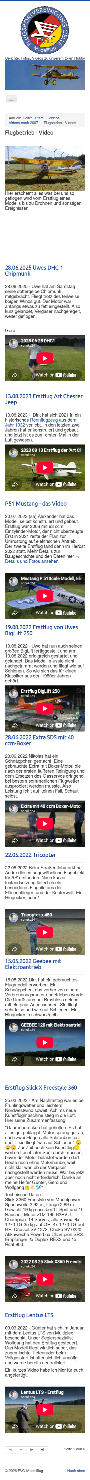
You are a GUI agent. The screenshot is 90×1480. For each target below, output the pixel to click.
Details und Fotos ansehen (31, 561)
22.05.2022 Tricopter (30, 855)
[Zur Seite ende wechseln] (42, 1449)
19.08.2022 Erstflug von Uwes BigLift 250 (41, 630)
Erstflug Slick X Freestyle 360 (41, 1087)
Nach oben (76, 1470)
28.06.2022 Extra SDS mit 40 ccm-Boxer (39, 740)
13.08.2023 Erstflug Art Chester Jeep (44, 399)
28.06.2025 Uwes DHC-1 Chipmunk (34, 270)
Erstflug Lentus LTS (29, 1315)
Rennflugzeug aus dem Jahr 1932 (40, 422)
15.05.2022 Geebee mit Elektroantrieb (33, 964)
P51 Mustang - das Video (36, 503)
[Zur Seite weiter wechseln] (32, 1449)
